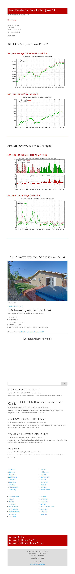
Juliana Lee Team (15, 393)
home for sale (36, 393)
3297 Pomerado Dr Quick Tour (23, 389)
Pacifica (11, 501)
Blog (9, 20)
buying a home (37, 437)
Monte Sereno (45, 490)
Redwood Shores (14, 512)
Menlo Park (44, 482)
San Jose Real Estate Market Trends (25, 543)
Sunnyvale (44, 509)
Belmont (12, 472)
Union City (44, 512)
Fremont (43, 469)
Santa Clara (44, 501)
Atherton (12, 469)
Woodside (44, 514)
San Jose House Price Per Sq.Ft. (23, 93)
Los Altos (43, 474)
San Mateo (44, 499)
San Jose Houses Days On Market (24, 195)
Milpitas (43, 487)
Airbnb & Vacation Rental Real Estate (27, 419)
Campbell (12, 479)
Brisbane (12, 474)
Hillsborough (45, 472)
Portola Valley (13, 506)
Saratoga (43, 504)
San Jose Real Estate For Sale (22, 540)
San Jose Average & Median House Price (27, 53)
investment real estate (38, 422)
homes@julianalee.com (37, 564)
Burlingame (13, 477)
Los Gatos (44, 479)
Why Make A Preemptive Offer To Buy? (28, 433)
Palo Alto (12, 504)
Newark (11, 499)
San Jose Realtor (16, 536)
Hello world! (14, 448)
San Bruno (12, 514)
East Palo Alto (13, 487)
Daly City (12, 485)
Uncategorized (36, 452)
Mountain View (14, 496)
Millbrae (43, 485)
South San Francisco (47, 506)
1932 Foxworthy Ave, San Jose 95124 (32, 332)
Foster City (12, 490)
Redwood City (13, 509)
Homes (14, 20)
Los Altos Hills (45, 477)
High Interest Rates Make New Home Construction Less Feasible (36, 403)
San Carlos (12, 517)
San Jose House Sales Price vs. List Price (27, 154)
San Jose (43, 496)
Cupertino (12, 482)
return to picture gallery (15, 306)
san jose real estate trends (40, 407)
